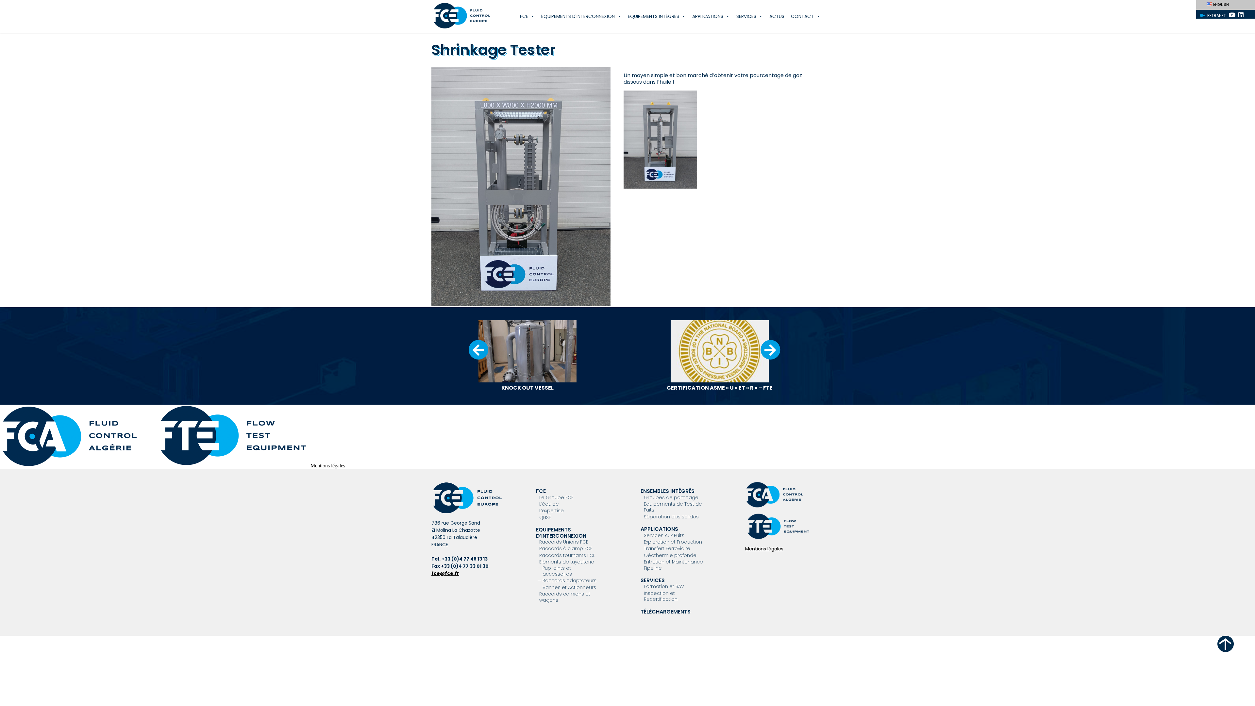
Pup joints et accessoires (557, 571)
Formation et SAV (664, 586)
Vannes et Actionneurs (569, 587)
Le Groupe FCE (556, 497)
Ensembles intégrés (667, 491)
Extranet (1216, 15)
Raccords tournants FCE (567, 555)
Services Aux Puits (664, 535)
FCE (524, 16)
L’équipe (549, 504)
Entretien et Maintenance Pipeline (673, 565)
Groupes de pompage (671, 497)
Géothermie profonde (670, 555)
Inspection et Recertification (661, 596)
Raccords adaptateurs (569, 580)
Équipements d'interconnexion (578, 16)
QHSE (545, 517)
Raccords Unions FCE (563, 542)
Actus (776, 16)
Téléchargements (666, 611)
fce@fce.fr (445, 573)
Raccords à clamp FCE (566, 548)
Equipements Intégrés (653, 16)
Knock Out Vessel (527, 388)
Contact (802, 16)
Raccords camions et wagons (564, 597)
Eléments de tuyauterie (566, 562)
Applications (707, 16)
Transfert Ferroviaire (667, 548)
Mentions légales (327, 465)
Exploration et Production (673, 542)
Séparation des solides (671, 516)
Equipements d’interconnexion (561, 532)
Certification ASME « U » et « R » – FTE (720, 388)
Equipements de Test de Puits (673, 507)
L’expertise (551, 510)
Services (746, 16)
